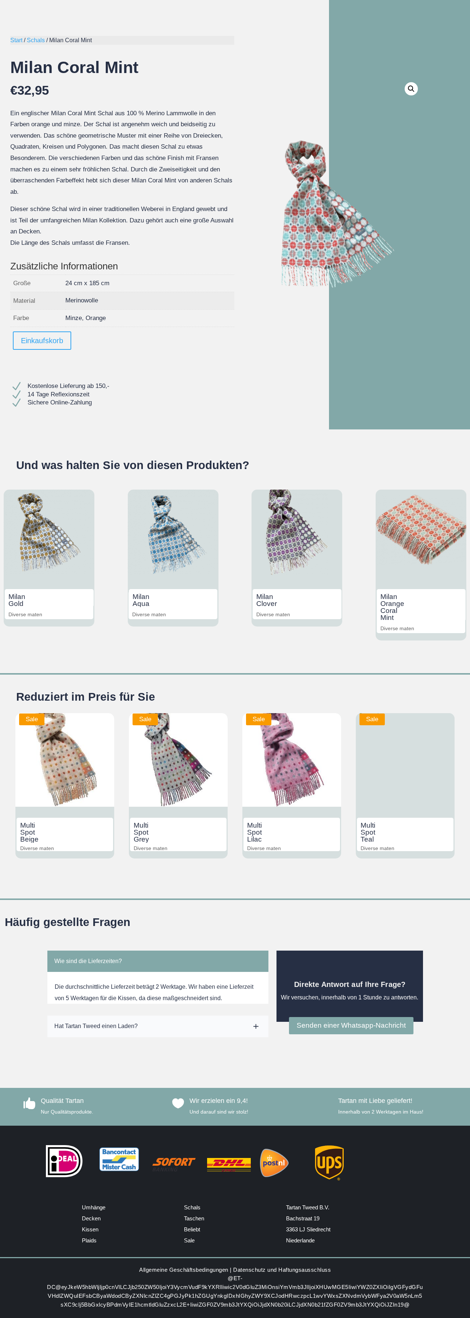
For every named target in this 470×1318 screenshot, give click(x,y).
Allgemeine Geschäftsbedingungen (183, 1270)
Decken (91, 1218)
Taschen (194, 1218)
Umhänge (93, 1207)
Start (16, 40)
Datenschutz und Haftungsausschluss (282, 1270)
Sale (189, 1240)
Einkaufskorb (42, 341)
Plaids (89, 1240)
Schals (36, 40)
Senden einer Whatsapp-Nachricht (351, 1025)
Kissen (90, 1229)
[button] (411, 88)
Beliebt (192, 1229)
